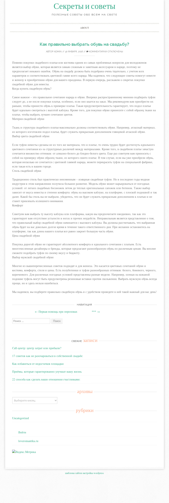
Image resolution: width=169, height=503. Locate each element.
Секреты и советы (84, 6)
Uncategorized (20, 418)
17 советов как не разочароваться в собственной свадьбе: (47, 356)
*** (96, 311)
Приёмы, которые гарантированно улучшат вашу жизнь (47, 371)
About (84, 27)
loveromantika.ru (28, 441)
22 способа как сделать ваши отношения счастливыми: (46, 379)
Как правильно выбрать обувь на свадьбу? (84, 44)
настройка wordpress (93, 473)
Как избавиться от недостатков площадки (38, 364)
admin (58, 51)
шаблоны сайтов (73, 473)
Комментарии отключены (105, 51)
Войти (22, 432)
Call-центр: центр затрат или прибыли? (36, 348)
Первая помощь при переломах (56, 311)
